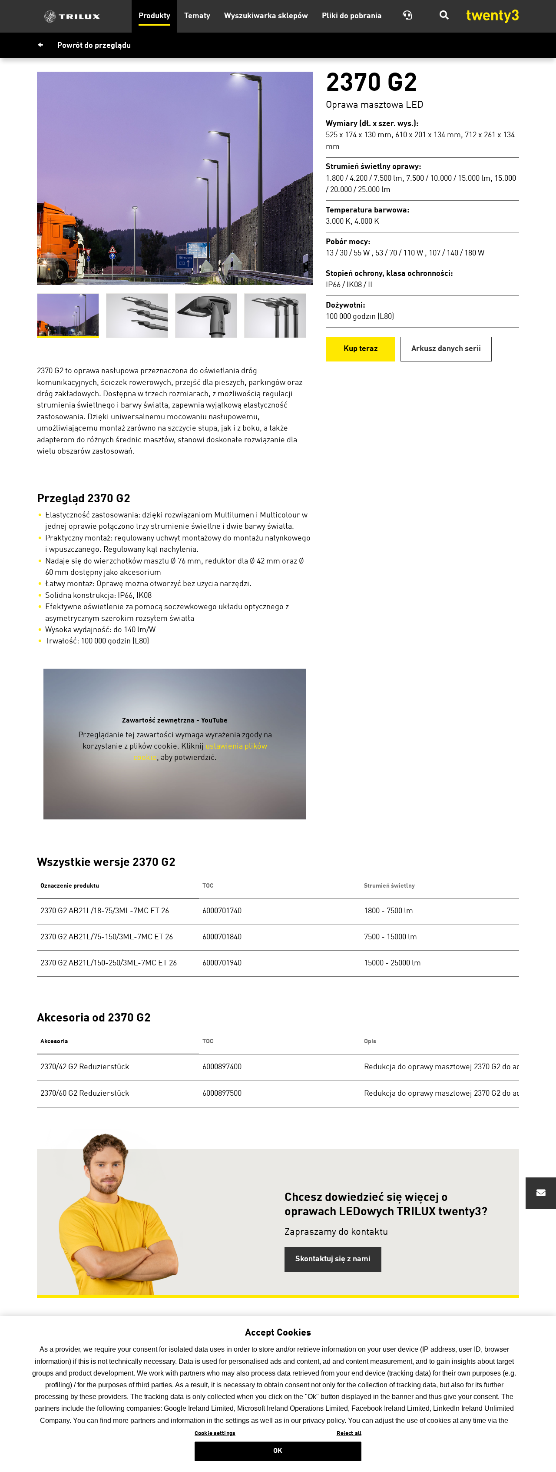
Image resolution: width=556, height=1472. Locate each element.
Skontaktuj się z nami (333, 1259)
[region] (278, 1394)
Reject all (349, 1433)
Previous (30, 178)
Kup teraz (361, 349)
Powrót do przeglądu (94, 46)
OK (277, 1451)
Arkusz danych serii (446, 349)
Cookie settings (215, 1433)
